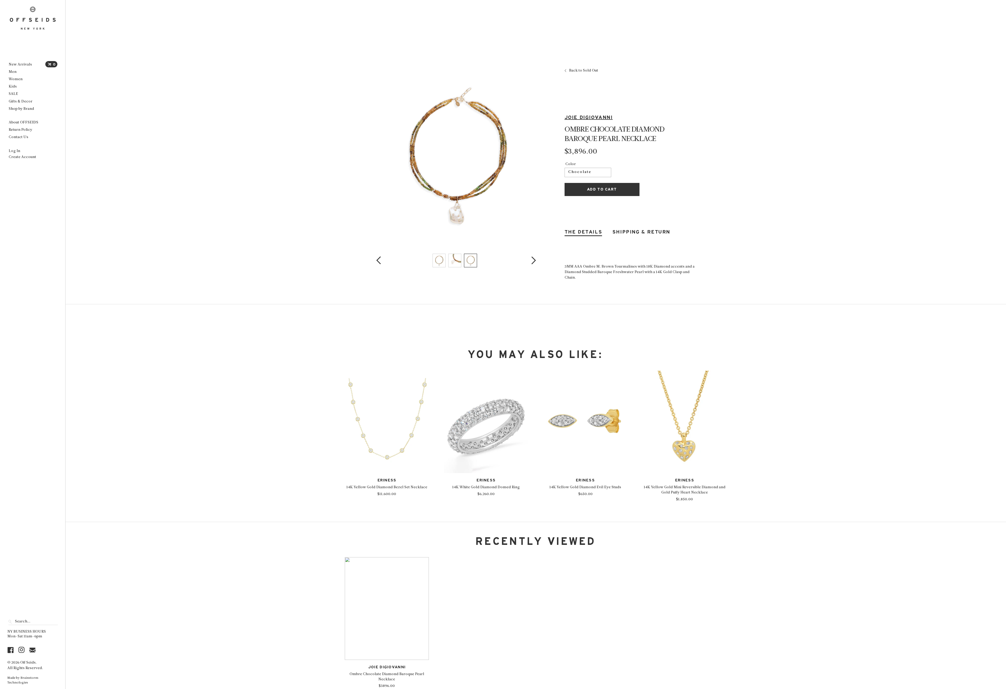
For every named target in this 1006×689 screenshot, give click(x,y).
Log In (14, 151)
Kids (13, 87)
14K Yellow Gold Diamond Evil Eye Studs (585, 487)
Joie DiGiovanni (589, 117)
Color (570, 164)
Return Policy (20, 130)
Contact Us (18, 137)
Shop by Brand (21, 109)
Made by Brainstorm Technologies (22, 680)
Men (13, 72)
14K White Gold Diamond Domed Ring (486, 487)
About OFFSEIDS (23, 122)
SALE (13, 94)
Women (16, 79)
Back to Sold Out (583, 71)
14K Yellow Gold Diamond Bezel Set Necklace (386, 487)
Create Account (22, 157)
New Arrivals (20, 65)
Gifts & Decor (20, 102)
